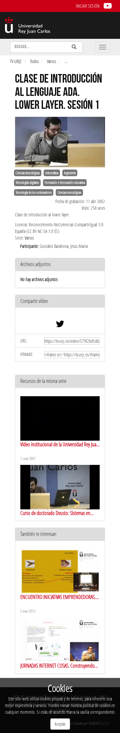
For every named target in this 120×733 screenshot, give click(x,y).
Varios (51, 61)
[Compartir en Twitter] (60, 325)
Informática (51, 173)
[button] (60, 301)
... (65, 61)
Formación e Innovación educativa (65, 182)
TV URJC (16, 61)
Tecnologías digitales (27, 182)
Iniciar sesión (87, 6)
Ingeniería (70, 173)
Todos (34, 61)
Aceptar (60, 724)
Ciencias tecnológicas (28, 173)
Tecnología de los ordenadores (34, 192)
